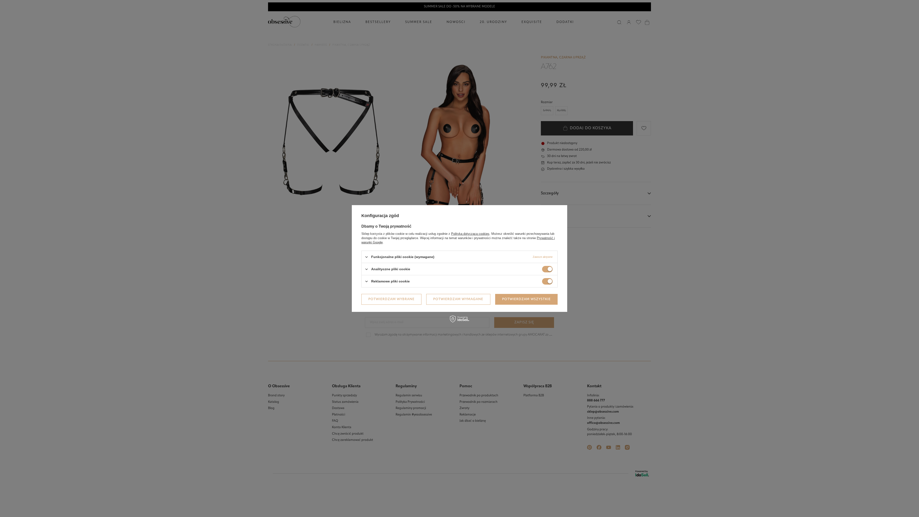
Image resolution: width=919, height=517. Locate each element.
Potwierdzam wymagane (458, 299)
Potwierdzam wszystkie (526, 299)
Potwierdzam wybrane (391, 299)
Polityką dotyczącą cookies (470, 234)
